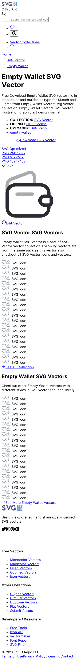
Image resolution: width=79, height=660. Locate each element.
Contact (66, 656)
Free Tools (18, 628)
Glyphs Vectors (22, 594)
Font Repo (18, 640)
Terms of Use (12, 656)
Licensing (53, 656)
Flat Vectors (19, 606)
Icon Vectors (20, 576)
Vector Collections (25, 42)
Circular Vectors (23, 598)
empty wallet (20, 132)
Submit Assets (21, 610)
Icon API (16, 632)
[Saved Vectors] (12, 28)
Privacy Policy (34, 656)
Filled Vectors (21, 568)
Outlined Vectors (23, 572)
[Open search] (14, 33)
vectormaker (20, 636)
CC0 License (36, 124)
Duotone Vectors (23, 602)
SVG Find (17, 644)
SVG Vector (43, 120)
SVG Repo (39, 128)
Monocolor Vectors (25, 560)
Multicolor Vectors (24, 564)
